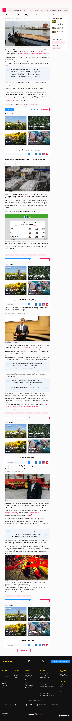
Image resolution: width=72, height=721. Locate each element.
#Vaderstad (18, 595)
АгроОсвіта (42, 688)
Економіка (4, 685)
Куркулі (15, 673)
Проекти (47, 2)
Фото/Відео (54, 2)
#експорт (23, 254)
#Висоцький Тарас (19, 413)
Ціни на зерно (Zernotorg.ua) (28, 676)
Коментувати (9, 109)
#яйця (17, 254)
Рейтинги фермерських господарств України (45, 678)
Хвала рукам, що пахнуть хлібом (47, 695)
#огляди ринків (42, 254)
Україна (9, 10)
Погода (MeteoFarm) (30, 673)
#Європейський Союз (31, 254)
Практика (4, 681)
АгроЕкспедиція (43, 684)
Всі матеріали (44, 109)
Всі (3, 10)
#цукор (25, 104)
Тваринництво (5, 678)
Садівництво (17, 10)
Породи (15, 677)
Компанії (16, 675)
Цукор (60, 10)
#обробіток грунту (26, 595)
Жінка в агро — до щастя (45, 693)
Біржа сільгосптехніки (29, 685)
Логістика (4, 687)
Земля (25, 10)
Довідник (39, 2)
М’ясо (66, 10)
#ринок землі (44, 413)
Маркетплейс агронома (28, 688)
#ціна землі (36, 413)
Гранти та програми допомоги (47, 686)
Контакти (62, 686)
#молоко (32, 104)
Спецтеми (31, 2)
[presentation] (2, 10)
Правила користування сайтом (63, 690)
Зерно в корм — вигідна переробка (45, 681)
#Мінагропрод (29, 413)
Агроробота (28, 682)
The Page (38, 349)
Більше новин (24, 650)
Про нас (61, 684)
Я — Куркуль (42, 691)
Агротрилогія (43, 675)
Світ (31, 10)
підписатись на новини (60, 661)
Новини (25, 2)
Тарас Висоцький (26, 347)
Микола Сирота (10, 100)
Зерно (36, 10)
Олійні (42, 10)
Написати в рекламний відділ (64, 675)
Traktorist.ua (28, 515)
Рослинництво (5, 676)
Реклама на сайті (63, 677)
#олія (37, 104)
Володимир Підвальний (11, 512)
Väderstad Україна (34, 512)
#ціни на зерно (19, 104)
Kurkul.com (42, 51)
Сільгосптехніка (51, 10)
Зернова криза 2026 (44, 673)
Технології (4, 683)
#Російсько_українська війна (58, 42)
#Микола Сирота (9, 104)
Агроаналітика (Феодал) (28, 679)
